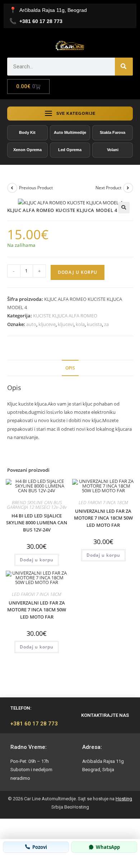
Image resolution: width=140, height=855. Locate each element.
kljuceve (47, 324)
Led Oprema (69, 150)
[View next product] (128, 188)
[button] (124, 207)
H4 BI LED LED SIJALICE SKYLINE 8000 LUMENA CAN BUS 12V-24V (36, 522)
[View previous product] (12, 188)
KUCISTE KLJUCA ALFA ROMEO (65, 315)
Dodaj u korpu (77, 272)
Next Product (108, 188)
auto (31, 324)
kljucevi (66, 324)
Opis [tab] (70, 368)
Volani (112, 150)
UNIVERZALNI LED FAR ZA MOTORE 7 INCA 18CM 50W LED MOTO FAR (103, 518)
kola (80, 324)
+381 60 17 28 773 (34, 723)
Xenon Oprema (27, 150)
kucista (94, 324)
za (106, 324)
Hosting (124, 798)
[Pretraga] (124, 67)
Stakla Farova (112, 132)
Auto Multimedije (70, 132)
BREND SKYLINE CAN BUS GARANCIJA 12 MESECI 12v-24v (37, 504)
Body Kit (27, 132)
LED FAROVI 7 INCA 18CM (103, 502)
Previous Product (36, 188)
